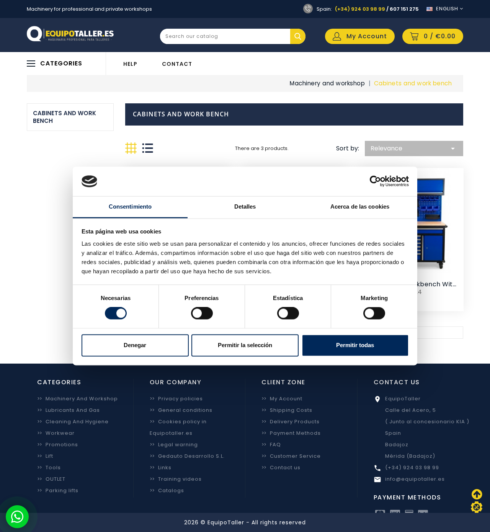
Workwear (56, 433)
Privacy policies (176, 398)
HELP (130, 64)
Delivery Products (290, 421)
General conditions (181, 410)
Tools (49, 467)
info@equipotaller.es (415, 479)
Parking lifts (57, 490)
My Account (281, 398)
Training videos (176, 479)
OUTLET (51, 479)
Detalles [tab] (245, 206)
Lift (45, 456)
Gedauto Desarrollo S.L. (187, 456)
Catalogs (167, 490)
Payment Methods (291, 433)
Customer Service (291, 456)
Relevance (414, 148)
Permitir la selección (245, 345)
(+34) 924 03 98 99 (360, 9)
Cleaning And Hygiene (73, 421)
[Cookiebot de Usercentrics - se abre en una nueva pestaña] (375, 181)
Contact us (281, 467)
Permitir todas (355, 345)
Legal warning (174, 444)
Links (161, 467)
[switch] (202, 313)
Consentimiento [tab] (130, 206)
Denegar (135, 345)
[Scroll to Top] (476, 507)
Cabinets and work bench (64, 117)
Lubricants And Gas (68, 410)
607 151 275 (404, 9)
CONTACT (177, 64)
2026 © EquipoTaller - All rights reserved (245, 522)
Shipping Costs (286, 410)
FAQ (271, 444)
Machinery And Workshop (77, 398)
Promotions (57, 444)
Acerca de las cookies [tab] (359, 206)
